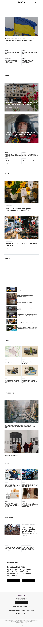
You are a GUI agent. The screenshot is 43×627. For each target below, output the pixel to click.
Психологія (27, 524)
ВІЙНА (7, 75)
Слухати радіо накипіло (13, 580)
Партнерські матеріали (26, 545)
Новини (6, 50)
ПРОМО (7, 464)
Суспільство (32, 524)
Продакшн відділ (26, 606)
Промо (6, 482)
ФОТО (7, 173)
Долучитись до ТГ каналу (21, 602)
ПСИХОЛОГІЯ (9, 517)
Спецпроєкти (12, 610)
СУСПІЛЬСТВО (10, 393)
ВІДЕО (7, 259)
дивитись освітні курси (28, 580)
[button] (4, 2)
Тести (6, 378)
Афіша (16, 610)
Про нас (14, 606)
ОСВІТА (21, 606)
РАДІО (18, 606)
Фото (9, 58)
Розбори (6, 152)
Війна (23, 524)
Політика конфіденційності (21, 625)
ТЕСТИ (7, 341)
